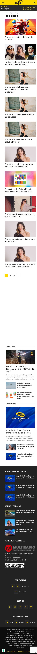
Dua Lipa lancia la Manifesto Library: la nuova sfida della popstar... (25, 522)
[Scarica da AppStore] (7, 622)
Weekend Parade (5, 8)
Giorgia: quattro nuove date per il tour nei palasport (19, 215)
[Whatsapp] (18, 586)
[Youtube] (31, 607)
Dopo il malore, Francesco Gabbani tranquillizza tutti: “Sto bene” (25, 446)
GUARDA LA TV (29, 9)
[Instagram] (15, 607)
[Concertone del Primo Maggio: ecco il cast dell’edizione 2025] (20, 179)
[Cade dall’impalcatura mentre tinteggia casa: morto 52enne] (11, 385)
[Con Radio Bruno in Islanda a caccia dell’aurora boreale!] (10, 513)
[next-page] (18, 275)
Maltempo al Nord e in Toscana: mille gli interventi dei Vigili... (20, 369)
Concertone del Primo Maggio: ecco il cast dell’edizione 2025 (19, 190)
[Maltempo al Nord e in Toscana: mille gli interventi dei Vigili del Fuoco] (20, 357)
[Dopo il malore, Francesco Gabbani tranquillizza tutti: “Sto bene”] (11, 447)
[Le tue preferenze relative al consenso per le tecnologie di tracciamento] (3, 650)
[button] (34, 2)
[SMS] (13, 586)
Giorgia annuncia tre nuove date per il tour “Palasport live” (19, 165)
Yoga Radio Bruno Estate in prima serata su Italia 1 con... (19, 431)
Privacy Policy (11, 651)
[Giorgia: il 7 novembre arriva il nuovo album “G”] (20, 129)
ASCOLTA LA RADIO (30, 7)
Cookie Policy (20, 651)
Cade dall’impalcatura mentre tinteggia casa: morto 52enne (24, 385)
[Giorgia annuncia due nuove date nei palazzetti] (20, 104)
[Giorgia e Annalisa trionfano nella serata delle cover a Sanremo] (20, 254)
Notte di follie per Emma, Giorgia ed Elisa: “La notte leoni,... (20, 63)
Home (6, 13)
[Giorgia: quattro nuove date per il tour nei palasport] (20, 204)
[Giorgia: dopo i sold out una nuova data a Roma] (20, 229)
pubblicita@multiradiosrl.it (17, 560)
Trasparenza (29, 651)
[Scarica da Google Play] (16, 622)
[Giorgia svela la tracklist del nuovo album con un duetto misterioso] (20, 76)
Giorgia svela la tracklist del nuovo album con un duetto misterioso (17, 89)
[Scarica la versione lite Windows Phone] (27, 622)
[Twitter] (26, 607)
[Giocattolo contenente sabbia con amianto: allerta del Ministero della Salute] (11, 395)
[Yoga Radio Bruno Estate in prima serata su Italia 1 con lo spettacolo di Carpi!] (20, 417)
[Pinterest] (20, 607)
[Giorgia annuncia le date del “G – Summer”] (20, 27)
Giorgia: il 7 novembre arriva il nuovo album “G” (18, 140)
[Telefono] (16, 592)
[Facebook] (10, 607)
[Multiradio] (20, 551)
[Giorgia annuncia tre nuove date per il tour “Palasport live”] (20, 154)
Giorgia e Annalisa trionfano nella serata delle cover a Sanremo (20, 265)
